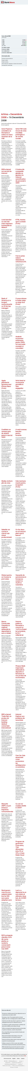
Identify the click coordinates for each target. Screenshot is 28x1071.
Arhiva (4, 114)
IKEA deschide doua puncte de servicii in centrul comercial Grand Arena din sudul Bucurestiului (13, 1047)
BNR (25, 1055)
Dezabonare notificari (16, 1062)
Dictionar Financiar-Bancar (7, 58)
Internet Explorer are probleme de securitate (20, 717)
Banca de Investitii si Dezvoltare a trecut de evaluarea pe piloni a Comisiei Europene (12, 1036)
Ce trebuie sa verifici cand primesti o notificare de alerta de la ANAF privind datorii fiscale (13, 1025)
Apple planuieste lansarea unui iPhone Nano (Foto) (6, 384)
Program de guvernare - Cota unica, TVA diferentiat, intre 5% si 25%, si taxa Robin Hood (20, 848)
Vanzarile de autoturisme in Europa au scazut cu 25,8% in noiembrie (21, 580)
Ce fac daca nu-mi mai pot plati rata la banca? (21, 532)
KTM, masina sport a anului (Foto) (21, 221)
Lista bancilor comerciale (7, 65)
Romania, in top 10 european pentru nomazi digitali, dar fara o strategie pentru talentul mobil (13, 1018)
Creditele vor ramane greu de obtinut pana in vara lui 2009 (6, 433)
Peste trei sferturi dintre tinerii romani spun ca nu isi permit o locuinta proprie (13, 1040)
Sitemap (20, 1064)
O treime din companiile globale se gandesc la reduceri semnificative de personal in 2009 (21, 176)
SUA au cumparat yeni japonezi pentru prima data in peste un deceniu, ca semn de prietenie (14, 1029)
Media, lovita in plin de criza (6, 482)
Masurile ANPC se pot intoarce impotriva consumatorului (7, 807)
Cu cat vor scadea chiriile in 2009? (21, 806)
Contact (20, 1061)
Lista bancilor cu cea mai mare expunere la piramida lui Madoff (6, 223)
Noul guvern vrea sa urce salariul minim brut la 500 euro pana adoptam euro (6, 895)
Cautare (22, 1058)
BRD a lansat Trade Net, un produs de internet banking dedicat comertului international (6, 721)
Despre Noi (7, 1062)
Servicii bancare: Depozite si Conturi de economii (12, 63)
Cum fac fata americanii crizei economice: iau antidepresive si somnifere (20, 761)
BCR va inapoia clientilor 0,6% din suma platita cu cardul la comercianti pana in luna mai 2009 (6, 942)
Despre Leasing (5, 61)
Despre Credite (5, 60)
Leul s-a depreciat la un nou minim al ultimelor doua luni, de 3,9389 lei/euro (21, 895)
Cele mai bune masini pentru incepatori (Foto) (21, 484)
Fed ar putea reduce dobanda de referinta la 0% (21, 259)
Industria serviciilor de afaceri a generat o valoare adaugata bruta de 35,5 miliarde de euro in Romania (13, 1021)
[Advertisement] (14, 19)
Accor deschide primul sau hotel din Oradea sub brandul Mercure (13, 1032)
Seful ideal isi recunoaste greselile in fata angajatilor (20, 384)
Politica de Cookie (6, 1065)
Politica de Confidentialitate (18, 1065)
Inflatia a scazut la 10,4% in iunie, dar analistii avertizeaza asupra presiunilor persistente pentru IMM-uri (13, 1044)
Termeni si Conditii (14, 1067)
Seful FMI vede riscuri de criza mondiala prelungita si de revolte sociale (21, 133)
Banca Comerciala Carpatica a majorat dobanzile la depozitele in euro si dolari (6, 627)
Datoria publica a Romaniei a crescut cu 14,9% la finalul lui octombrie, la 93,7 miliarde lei (21, 628)
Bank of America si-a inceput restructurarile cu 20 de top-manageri (6, 303)
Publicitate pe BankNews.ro (10, 1064)
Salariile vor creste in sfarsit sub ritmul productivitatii (6, 533)
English (13, 1058)
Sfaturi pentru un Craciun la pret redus (6, 577)
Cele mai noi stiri (7, 1058)
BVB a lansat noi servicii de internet (6, 171)
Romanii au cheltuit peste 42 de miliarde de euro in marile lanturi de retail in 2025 (14, 1014)
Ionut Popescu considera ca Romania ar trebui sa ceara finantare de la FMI (6, 133)
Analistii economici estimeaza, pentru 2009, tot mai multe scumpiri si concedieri (20, 342)
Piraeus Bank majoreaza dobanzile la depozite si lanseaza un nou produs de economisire (21, 671)
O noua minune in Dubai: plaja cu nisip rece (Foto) (21, 301)
